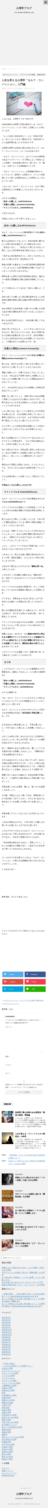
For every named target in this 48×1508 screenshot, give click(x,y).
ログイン (5, 1468)
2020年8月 (6, 1340)
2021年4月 (6, 1320)
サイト (7, 1073)
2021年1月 (6, 1327)
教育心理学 (6, 1420)
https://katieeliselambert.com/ (22, 1296)
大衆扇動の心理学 (9, 1395)
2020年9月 (6, 1337)
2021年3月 (6, 1323)
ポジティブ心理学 (9, 1381)
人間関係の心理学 (9, 1386)
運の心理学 (6, 1454)
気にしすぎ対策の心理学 (12, 1427)
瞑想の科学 (40, 1000)
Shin (11, 1009)
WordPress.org (8, 1475)
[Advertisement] (24, 40)
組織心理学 (6, 1432)
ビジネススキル (8, 1378)
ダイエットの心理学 (10, 1373)
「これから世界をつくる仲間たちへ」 (17, 1366)
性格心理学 (6, 1410)
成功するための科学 (10, 1417)
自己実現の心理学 (9, 1440)
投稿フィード (7, 1471)
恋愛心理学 (6, 1413)
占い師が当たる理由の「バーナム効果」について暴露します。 (30, 1211)
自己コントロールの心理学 (13, 1437)
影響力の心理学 (8, 1400)
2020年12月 (7, 1330)
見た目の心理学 (8, 1444)
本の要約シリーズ (9, 1425)
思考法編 (5, 1408)
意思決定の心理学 (9, 1415)
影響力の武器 (7, 1403)
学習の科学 (6, 1398)
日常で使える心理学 (10, 1422)
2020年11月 (7, 1332)
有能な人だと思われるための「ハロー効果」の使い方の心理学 (30, 1179)
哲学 (3, 1393)
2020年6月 (6, 1345)
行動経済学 (6, 1442)
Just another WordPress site (24, 1498)
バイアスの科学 (8, 1376)
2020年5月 (6, 1347)
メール (8, 1065)
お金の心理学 (7, 1368)
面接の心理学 (7, 1459)
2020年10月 (7, 1335)
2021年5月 (6, 1318)
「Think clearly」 (9, 1363)
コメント (8, 1027)
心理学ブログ (24, 8)
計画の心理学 (7, 1447)
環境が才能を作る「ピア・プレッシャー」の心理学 (23, 1285)
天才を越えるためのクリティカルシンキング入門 (22, 1282)
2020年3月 (6, 1352)
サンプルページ (26, 1488)
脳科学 (4, 1435)
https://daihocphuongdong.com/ (25, 1306)
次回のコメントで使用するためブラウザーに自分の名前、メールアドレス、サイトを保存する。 (24, 1086)
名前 (7, 1056)
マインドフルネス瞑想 (27, 1000)
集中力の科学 (7, 1457)
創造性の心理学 (8, 1390)
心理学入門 (6, 1405)
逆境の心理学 (7, 1452)
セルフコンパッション (11, 1000)
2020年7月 (6, 1342)
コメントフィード (9, 1473)
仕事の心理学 (7, 1388)
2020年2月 (6, 1354)
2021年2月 (6, 1325)
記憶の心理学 (7, 1449)
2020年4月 (6, 1349)
